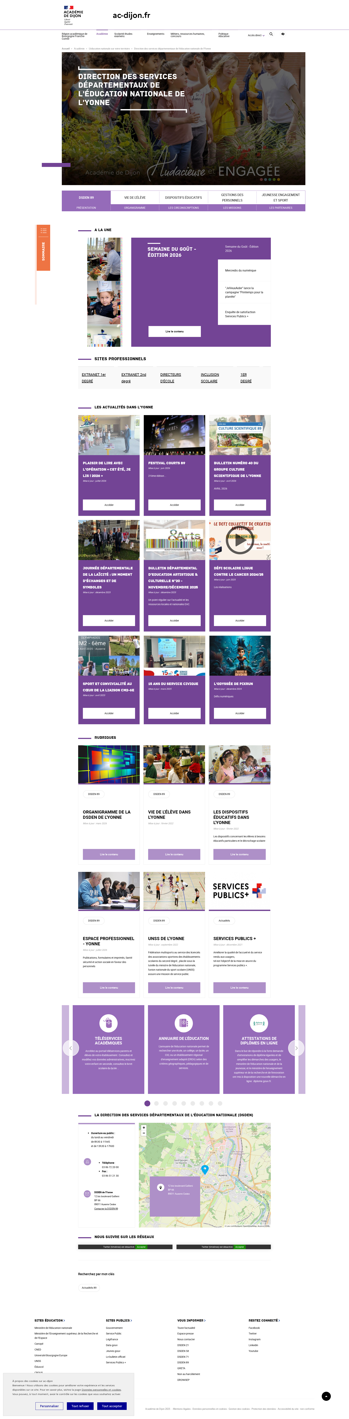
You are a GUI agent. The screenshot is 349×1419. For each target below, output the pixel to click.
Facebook (254, 1328)
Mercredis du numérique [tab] (240, 270)
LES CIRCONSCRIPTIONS (183, 207)
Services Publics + (116, 1362)
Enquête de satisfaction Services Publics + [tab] (240, 314)
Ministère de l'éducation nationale (53, 1328)
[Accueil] (80, 15)
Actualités (224, 920)
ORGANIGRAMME (135, 207)
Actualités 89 (89, 1287)
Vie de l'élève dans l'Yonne (169, 814)
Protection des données (264, 1408)
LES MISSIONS (232, 207)
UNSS (38, 1361)
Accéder (109, 505)
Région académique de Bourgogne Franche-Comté (74, 36)
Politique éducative (223, 35)
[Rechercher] (271, 35)
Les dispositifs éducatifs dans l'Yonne (231, 817)
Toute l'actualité (186, 1328)
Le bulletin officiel (115, 1356)
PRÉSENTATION (86, 207)
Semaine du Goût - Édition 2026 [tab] (241, 249)
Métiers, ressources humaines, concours (188, 35)
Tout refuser (80, 1406)
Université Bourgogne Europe (51, 1355)
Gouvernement (114, 1328)
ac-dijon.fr (131, 15)
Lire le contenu (109, 854)
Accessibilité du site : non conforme (296, 1408)
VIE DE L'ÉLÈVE (135, 197)
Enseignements (155, 34)
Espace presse (185, 1333)
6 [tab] (192, 1103)
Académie (102, 34)
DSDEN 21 (183, 1345)
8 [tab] (211, 1103)
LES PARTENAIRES (280, 207)
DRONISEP (183, 1380)
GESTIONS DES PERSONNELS (232, 198)
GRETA (181, 1368)
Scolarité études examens (123, 35)
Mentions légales (182, 1408)
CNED (38, 1349)
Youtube (253, 1351)
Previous (71, 1048)
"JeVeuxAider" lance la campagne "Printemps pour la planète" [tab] (244, 292)
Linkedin (253, 1345)
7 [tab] (202, 1103)
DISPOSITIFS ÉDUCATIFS (183, 197)
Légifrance (112, 1339)
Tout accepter (112, 1406)
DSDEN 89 (86, 197)
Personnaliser (49, 1406)
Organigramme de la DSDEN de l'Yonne (107, 814)
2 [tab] (156, 1103)
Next (296, 1048)
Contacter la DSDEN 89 (106, 1208)
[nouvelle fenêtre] (108, 1049)
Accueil (66, 48)
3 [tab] (165, 1103)
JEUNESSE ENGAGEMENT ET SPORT (281, 198)
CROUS (39, 1372)
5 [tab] (183, 1103)
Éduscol (39, 1366)
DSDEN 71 (183, 1356)
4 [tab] (174, 1103)
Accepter (141, 1246)
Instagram (254, 1339)
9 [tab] (220, 1103)
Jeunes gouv (113, 1351)
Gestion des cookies (239, 1408)
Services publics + (234, 938)
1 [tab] (147, 1103)
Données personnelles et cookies (101, 1390)
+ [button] (144, 1127)
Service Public (113, 1333)
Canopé (39, 1343)
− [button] (144, 1133)
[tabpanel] (148, 292)
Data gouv (112, 1345)
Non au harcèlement (188, 1374)
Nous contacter (186, 1339)
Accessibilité (283, 34)
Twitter (253, 1333)
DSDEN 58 (183, 1351)
